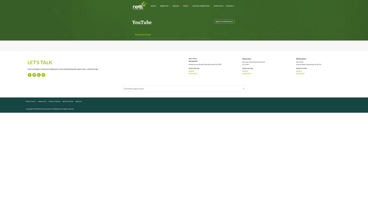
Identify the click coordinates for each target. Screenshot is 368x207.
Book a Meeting (68, 101)
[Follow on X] (39, 75)
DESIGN (176, 6)
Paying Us (78, 101)
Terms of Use (42, 101)
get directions (193, 73)
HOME (153, 6)
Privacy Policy (31, 101)
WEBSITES (164, 6)
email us (191, 71)
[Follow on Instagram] (34, 75)
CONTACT (230, 6)
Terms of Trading (54, 101)
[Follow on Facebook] (30, 75)
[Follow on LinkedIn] (43, 75)
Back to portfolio (224, 21)
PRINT (185, 6)
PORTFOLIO (218, 6)
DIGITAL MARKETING (201, 6)
